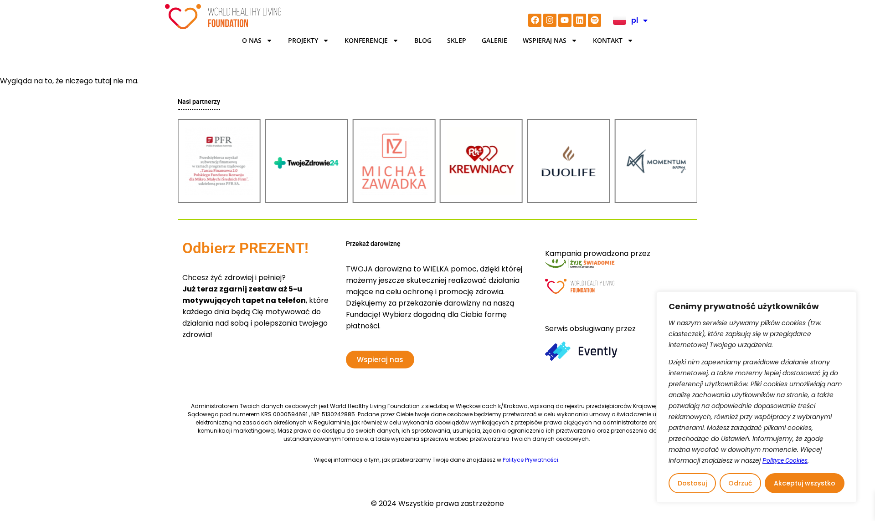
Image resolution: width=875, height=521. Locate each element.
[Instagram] (549, 20)
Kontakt (608, 40)
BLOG (423, 40)
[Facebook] (534, 20)
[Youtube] (564, 20)
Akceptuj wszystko (804, 483)
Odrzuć (740, 483)
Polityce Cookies (785, 460)
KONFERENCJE (366, 40)
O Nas (252, 40)
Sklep (456, 40)
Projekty (303, 40)
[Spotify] (594, 20)
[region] (756, 397)
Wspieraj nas (544, 40)
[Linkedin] (580, 20)
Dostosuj (692, 483)
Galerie (494, 40)
